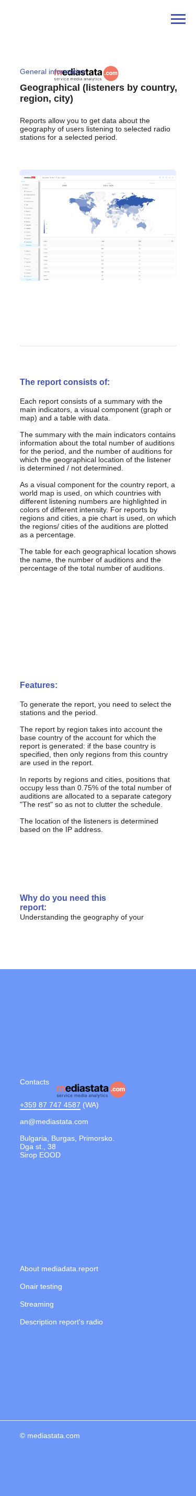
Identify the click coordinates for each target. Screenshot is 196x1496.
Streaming (37, 1304)
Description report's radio (61, 1322)
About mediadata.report (59, 1268)
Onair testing (41, 1286)
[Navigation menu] (178, 19)
